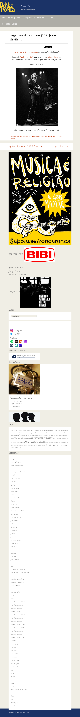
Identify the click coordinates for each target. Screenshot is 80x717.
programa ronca (34, 441)
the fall (38, 445)
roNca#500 (14, 651)
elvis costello (43, 433)
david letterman (15, 508)
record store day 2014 (17, 605)
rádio (12, 599)
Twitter (16, 333)
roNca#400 (14, 647)
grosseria (13, 537)
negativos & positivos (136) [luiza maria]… (25, 146)
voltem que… (14, 703)
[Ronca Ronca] (7, 7)
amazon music (15, 478)
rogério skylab (23, 445)
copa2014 (14, 504)
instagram (14, 553)
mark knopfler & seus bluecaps (26, 52)
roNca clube (14, 644)
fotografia (36, 136)
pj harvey (64, 438)
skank (28, 445)
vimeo (12, 696)
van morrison (14, 447)
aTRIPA (51, 17)
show (12, 673)
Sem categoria (15, 664)
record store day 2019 (17, 621)
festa (12, 524)
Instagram (17, 330)
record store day (49, 442)
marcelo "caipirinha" (51, 435)
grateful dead (57, 433)
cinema (13, 501)
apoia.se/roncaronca (28, 9)
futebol (13, 534)
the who (59, 445)
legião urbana (41, 435)
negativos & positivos (48, 136)
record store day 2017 (17, 615)
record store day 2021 (17, 628)
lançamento (14, 563)
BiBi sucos (14, 430)
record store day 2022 (17, 631)
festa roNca (49, 433)
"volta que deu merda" (18, 465)
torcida (13, 683)
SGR (12, 670)
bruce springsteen (47, 430)
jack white (13, 435)
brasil (12, 495)
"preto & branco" (16, 462)
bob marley (37, 430)
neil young (62, 435)
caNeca (56, 430)
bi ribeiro (20, 430)
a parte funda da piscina (18, 472)
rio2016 (13, 641)
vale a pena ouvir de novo (19, 690)
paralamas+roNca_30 (17, 582)
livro (12, 566)
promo (13, 595)
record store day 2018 (17, 618)
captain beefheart (16, 498)
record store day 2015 (17, 608)
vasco (12, 693)
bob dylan (30, 430)
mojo (12, 576)
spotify (13, 680)
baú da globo (15, 488)
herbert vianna (65, 433)
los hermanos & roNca (18, 569)
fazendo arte (14, 514)
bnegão (24, 430)
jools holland (15, 560)
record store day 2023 (17, 634)
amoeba (13, 482)
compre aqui (14, 291)
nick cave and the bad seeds (22, 438)
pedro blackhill (15, 586)
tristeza (13, 686)
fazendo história (16, 517)
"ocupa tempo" (15, 459)
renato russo (57, 442)
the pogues (42, 445)
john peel (27, 435)
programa (20, 442)
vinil (12, 699)
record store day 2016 (17, 612)
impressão (14, 550)
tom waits (65, 445)
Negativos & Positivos (34, 17)
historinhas (14, 543)
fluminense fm (15, 527)
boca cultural (15, 491)
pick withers (53, 57)
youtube (13, 706)
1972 (12, 469)
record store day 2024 (17, 638)
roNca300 (14, 657)
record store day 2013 (17, 602)
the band (33, 445)
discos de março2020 (17, 511)
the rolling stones (51, 445)
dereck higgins (30, 433)
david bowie (22, 433)
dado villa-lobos (14, 433)
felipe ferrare (14, 521)
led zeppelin (33, 435)
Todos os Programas (11, 17)
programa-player (16, 592)
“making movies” (26, 57)
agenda (13, 475)
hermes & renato (16, 540)
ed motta (36, 433)
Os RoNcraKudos (9, 24)
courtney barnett (63, 430)
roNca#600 (14, 654)
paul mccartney (57, 438)
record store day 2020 (17, 625)
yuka (20, 447)
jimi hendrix (20, 435)
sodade (13, 677)
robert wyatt (63, 442)
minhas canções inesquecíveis (20, 573)
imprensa (13, 547)
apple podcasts (15, 485)
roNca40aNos (15, 660)
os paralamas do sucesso (42, 437)
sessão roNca (15, 667)
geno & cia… (61, 146)
